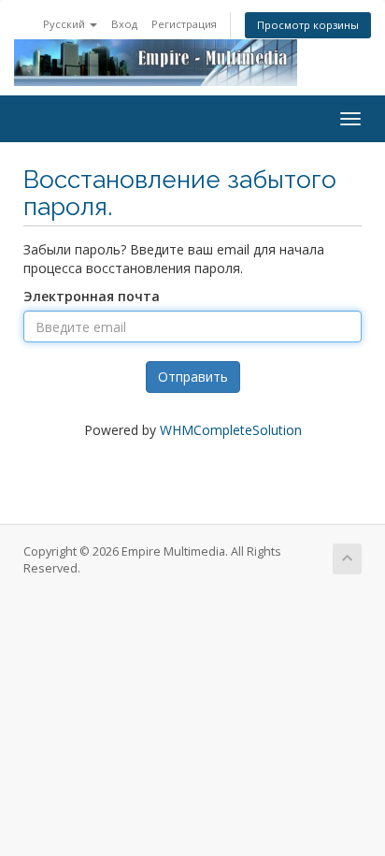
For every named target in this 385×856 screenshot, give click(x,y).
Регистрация (184, 24)
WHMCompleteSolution (231, 430)
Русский (65, 24)
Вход (124, 24)
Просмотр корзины (308, 25)
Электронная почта (91, 296)
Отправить (193, 376)
